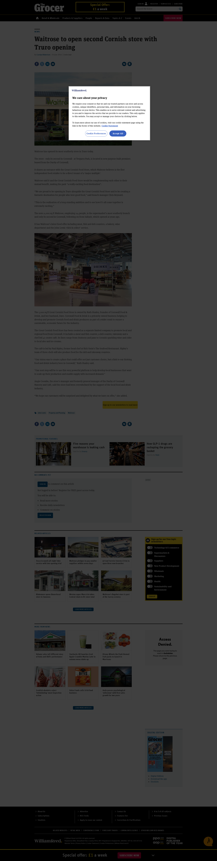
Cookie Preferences (96, 133)
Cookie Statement (110, 125)
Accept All (118, 133)
